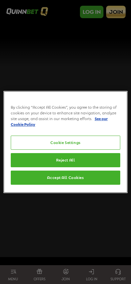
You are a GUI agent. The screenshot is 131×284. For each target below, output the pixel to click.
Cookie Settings (65, 142)
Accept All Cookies (65, 177)
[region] (65, 142)
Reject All (65, 160)
